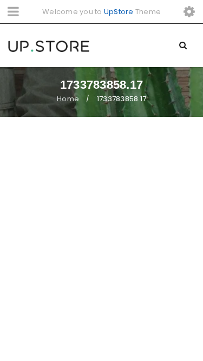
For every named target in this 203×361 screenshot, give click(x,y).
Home (68, 99)
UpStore (119, 11)
